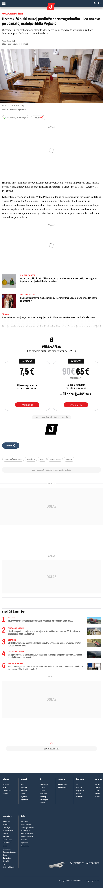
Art (77, 784)
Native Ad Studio (8, 867)
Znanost (42, 787)
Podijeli (37, 118)
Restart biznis (62, 784)
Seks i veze (43, 794)
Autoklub (6, 837)
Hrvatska (6, 784)
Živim (5, 855)
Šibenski (6, 861)
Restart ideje (62, 787)
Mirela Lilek (11, 41)
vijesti (6, 779)
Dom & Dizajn (7, 840)
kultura (80, 779)
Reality (97, 797)
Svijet (5, 787)
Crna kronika (7, 790)
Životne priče (44, 800)
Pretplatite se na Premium (84, 863)
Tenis (23, 794)
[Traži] (100, 3)
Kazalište (79, 797)
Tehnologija (44, 784)
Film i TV (79, 787)
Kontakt (24, 840)
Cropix (5, 864)
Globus (5, 834)
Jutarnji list (6, 821)
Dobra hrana (7, 843)
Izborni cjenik (26, 830)
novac (61, 779)
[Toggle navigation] (3, 3)
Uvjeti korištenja (26, 824)
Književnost (80, 790)
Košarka (24, 790)
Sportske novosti (8, 830)
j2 (40, 779)
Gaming (42, 803)
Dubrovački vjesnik (9, 852)
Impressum (25, 821)
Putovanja (43, 797)
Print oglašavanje (27, 837)
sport (24, 779)
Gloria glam (6, 849)
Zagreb (5, 794)
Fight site (24, 797)
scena (98, 779)
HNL (22, 784)
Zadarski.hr (7, 858)
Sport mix (24, 800)
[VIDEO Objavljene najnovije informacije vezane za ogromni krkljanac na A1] (94, 620)
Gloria (5, 846)
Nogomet (24, 787)
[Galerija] (51, 76)
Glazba (78, 794)
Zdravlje (42, 790)
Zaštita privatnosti (27, 828)
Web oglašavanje (27, 834)
